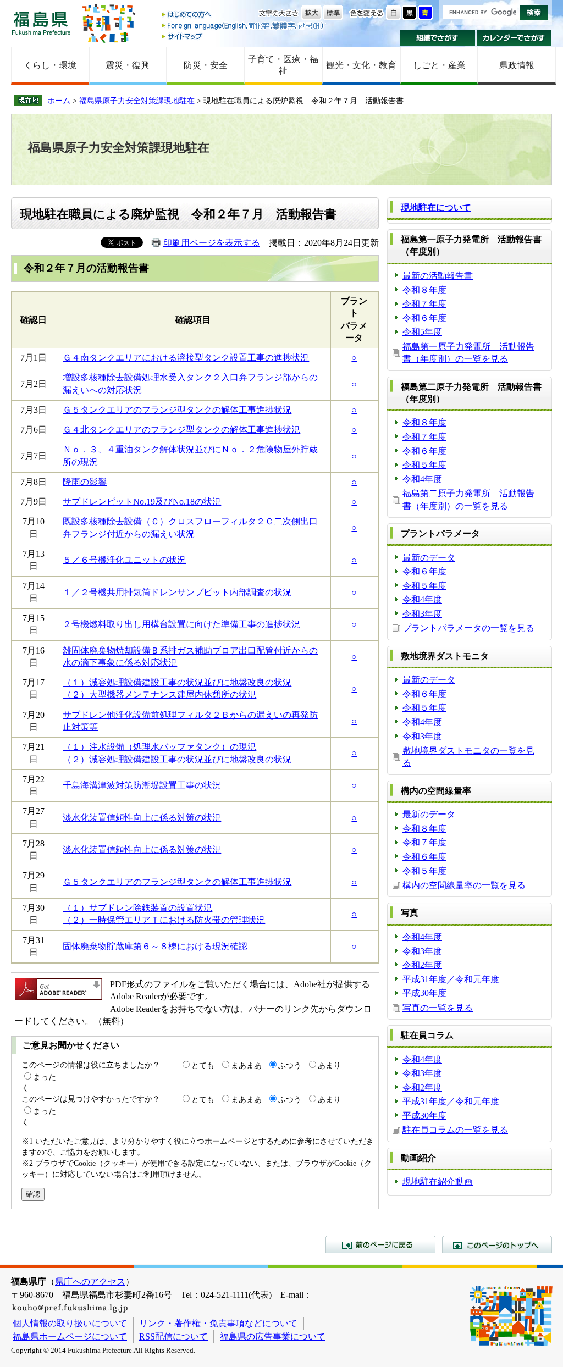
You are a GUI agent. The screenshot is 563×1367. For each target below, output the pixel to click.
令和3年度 (422, 613)
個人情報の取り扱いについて (70, 1323)
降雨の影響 (85, 481)
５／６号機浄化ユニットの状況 (124, 559)
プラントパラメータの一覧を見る (468, 628)
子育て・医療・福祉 (283, 64)
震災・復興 (128, 65)
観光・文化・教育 (361, 65)
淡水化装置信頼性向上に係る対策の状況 (142, 817)
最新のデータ (428, 557)
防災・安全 (206, 65)
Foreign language (243, 25)
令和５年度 (424, 464)
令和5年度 (422, 331)
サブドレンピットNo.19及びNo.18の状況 (142, 501)
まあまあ (246, 1065)
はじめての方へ (243, 15)
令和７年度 (424, 303)
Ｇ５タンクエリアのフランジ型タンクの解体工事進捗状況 (177, 409)
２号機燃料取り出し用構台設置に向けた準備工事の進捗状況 (181, 624)
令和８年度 (424, 290)
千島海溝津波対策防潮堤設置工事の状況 (142, 785)
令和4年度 (422, 479)
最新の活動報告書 (437, 275)
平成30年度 (424, 993)
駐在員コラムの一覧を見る (455, 1129)
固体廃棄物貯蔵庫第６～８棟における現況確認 (155, 946)
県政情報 (516, 65)
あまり (329, 1065)
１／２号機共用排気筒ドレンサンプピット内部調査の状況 (177, 592)
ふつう (289, 1065)
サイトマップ (243, 36)
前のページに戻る (380, 1244)
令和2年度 (422, 965)
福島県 (41, 23)
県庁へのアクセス (90, 1281)
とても (202, 1065)
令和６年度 (424, 318)
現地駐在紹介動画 (437, 1181)
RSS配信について (173, 1336)
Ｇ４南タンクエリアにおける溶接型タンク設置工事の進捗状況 (186, 357)
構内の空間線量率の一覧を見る (464, 885)
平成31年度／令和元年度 (450, 979)
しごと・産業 (439, 65)
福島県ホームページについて (70, 1336)
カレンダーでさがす (514, 38)
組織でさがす (437, 38)
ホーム (58, 100)
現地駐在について (436, 207)
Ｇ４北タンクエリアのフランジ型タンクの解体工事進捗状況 (181, 429)
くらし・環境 (50, 65)
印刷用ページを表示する (211, 242)
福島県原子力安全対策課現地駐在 (137, 100)
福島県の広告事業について (272, 1336)
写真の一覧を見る (437, 1007)
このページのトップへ (497, 1244)
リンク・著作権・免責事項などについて (218, 1323)
